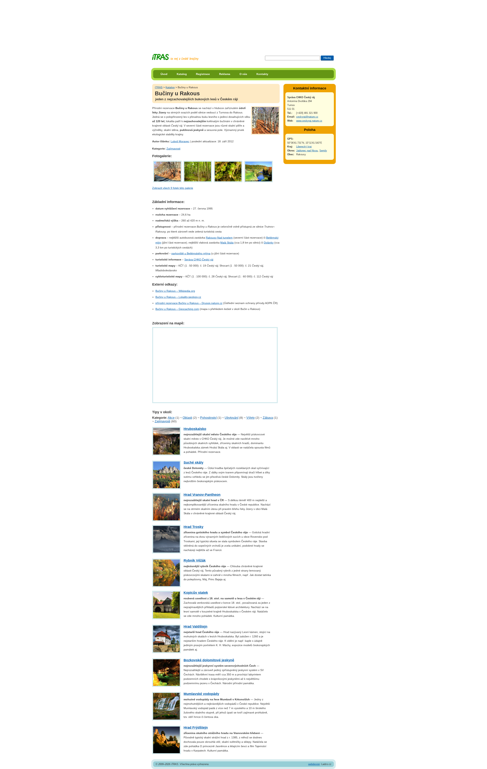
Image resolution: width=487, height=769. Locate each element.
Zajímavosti (173, 148)
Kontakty (262, 74)
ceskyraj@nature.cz (307, 116)
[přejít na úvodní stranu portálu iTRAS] (175, 57)
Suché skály (193, 462)
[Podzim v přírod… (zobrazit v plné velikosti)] (167, 171)
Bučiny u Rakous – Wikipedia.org (175, 290)
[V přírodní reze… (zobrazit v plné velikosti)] (228, 171)
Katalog (182, 74)
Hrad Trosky (193, 527)
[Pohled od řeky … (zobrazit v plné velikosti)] (258, 171)
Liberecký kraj (304, 146)
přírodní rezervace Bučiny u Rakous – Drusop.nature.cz (188, 303)
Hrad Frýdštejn (196, 727)
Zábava (268, 417)
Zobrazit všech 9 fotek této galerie (172, 187)
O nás (243, 74)
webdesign (314, 764)
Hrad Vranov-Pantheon (202, 495)
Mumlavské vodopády (201, 694)
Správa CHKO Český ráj (198, 259)
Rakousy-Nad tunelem (219, 237)
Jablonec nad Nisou (307, 150)
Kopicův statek (196, 593)
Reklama (224, 74)
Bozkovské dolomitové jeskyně (209, 660)
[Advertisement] (243, 24)
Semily (323, 150)
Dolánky (269, 242)
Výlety (250, 417)
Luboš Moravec (180, 141)
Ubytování (231, 417)
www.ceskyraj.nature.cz (309, 120)
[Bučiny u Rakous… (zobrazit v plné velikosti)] (198, 171)
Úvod (164, 74)
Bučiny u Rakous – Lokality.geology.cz (178, 297)
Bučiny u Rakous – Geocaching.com (177, 308)
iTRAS (158, 87)
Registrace (203, 74)
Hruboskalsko (195, 429)
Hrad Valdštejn (195, 626)
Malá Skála (227, 242)
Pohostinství (208, 417)
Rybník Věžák (195, 560)
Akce (171, 417)
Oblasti (187, 417)
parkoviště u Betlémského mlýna (190, 253)
